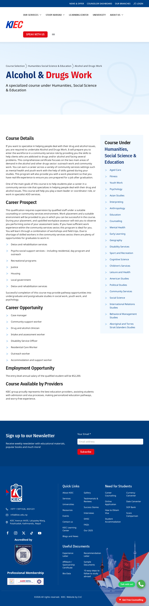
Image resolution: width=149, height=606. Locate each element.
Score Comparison (132, 514)
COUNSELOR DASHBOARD (99, 3)
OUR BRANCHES (123, 3)
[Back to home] (14, 24)
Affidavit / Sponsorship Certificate (69, 564)
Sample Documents (89, 563)
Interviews (89, 513)
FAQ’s (86, 524)
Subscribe (85, 451)
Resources (68, 510)
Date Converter (133, 501)
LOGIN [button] (140, 3)
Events (66, 516)
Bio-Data (67, 573)
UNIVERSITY (99, 14)
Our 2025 (88, 530)
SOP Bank (131, 507)
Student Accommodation (113, 520)
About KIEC (68, 492)
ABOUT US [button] (115, 14)
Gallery (87, 492)
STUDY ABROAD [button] (54, 14)
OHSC (86, 518)
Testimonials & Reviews (91, 500)
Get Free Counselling (132, 599)
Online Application (110, 503)
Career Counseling (110, 494)
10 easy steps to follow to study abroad (91, 573)
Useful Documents (76, 546)
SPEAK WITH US (35, 34)
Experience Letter (68, 554)
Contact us (68, 521)
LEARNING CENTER (78, 14)
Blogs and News (70, 536)
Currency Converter (131, 494)
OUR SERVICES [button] (30, 14)
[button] (53, 34)
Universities (68, 504)
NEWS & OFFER (76, 3)
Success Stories (91, 507)
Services (67, 498)
